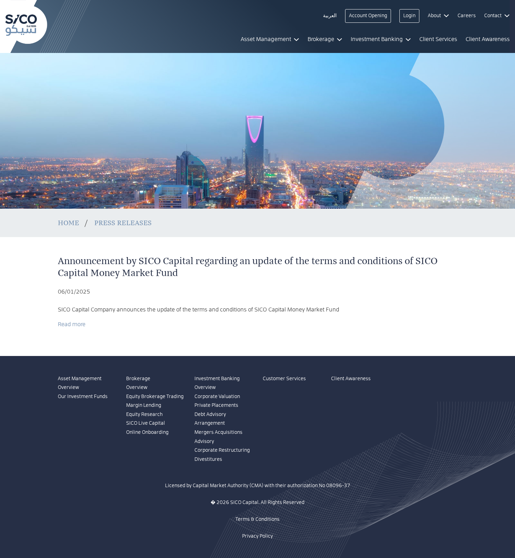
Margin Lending (143, 405)
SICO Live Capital (145, 423)
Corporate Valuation (217, 396)
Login (409, 15)
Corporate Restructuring (222, 450)
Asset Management (80, 378)
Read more (71, 324)
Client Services (438, 39)
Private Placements (216, 405)
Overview (68, 387)
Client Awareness (351, 378)
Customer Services (284, 378)
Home (68, 223)
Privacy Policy (257, 536)
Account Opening (368, 15)
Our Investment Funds (83, 396)
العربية (330, 15)
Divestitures (208, 459)
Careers (467, 15)
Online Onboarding (147, 432)
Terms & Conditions (257, 519)
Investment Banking (217, 378)
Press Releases (123, 223)
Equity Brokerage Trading (155, 396)
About (434, 15)
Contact (493, 15)
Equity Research (144, 414)
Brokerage (138, 378)
